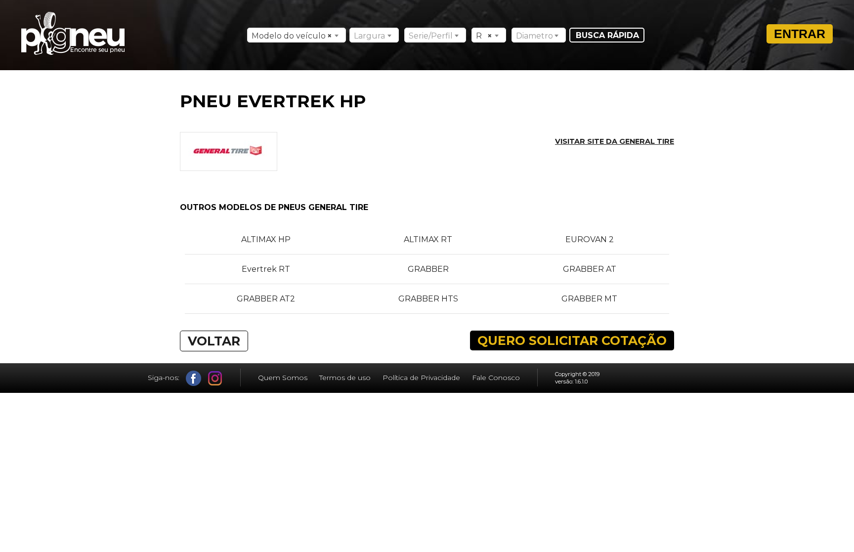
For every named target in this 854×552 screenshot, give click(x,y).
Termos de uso (345, 377)
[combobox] (296, 35)
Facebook (193, 378)
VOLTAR (214, 341)
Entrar (799, 34)
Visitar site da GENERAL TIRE (614, 141)
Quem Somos (282, 377)
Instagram (215, 378)
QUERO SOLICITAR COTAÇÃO (572, 340)
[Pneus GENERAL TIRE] (228, 165)
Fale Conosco (496, 377)
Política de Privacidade (421, 377)
